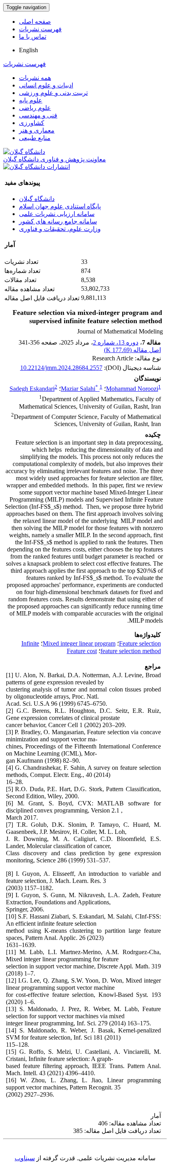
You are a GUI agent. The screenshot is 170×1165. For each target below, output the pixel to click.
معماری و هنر (37, 130)
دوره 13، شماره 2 (115, 342)
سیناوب (25, 1158)
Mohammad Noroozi (132, 388)
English (28, 50)
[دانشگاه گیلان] (24, 151)
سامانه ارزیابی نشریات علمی (56, 213)
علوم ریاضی (35, 107)
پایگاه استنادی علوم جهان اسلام (60, 206)
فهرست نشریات (40, 29)
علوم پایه (30, 100)
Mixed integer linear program (79, 643)
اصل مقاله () (132, 350)
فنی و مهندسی (38, 115)
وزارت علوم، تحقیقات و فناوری (60, 228)
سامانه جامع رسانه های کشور (58, 221)
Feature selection (140, 643)
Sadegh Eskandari (32, 388)
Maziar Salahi (79, 388)
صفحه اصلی (35, 21)
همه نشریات (35, 77)
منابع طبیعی (35, 137)
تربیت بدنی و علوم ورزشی (53, 92)
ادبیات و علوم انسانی (46, 85)
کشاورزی (31, 122)
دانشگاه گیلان (37, 198)
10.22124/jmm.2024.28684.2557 (61, 367)
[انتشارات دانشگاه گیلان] (36, 166)
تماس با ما (32, 36)
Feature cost (82, 651)
